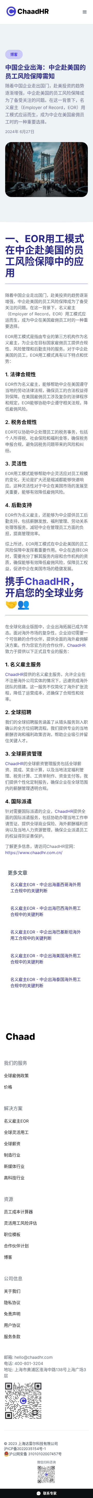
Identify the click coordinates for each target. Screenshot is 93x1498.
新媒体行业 (14, 1166)
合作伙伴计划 (16, 1245)
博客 (8, 1257)
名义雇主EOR (16, 1121)
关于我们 (12, 1291)
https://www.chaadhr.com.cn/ (34, 852)
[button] (85, 12)
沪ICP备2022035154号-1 (25, 1448)
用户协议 (12, 1325)
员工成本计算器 (18, 1211)
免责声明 (12, 1313)
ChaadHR (76, 645)
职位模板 (12, 1234)
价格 (8, 1087)
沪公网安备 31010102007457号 (35, 1454)
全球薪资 (12, 1143)
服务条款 (12, 1336)
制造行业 (12, 1155)
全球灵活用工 (16, 1132)
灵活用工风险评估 (20, 1223)
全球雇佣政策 (16, 1075)
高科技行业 (14, 1177)
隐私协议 (12, 1302)
